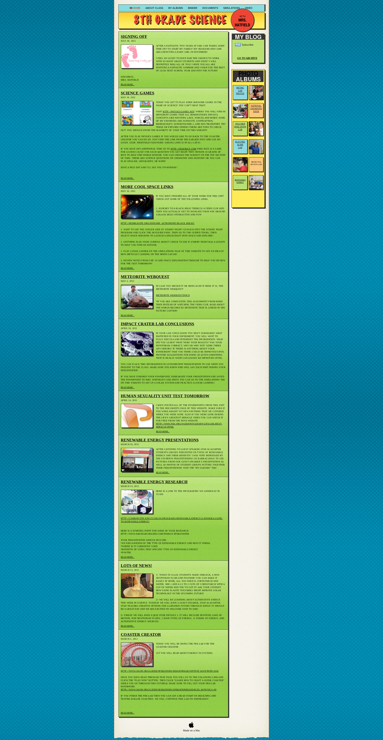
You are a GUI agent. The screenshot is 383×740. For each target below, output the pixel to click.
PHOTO (248, 73)
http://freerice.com (183, 149)
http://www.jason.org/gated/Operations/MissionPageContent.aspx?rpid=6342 (170, 671)
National (256, 106)
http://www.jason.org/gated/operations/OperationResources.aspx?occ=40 (168, 689)
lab (240, 147)
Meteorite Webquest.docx (173, 295)
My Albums (176, 8)
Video (248, 8)
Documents (210, 8)
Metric (240, 88)
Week (256, 111)
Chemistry (256, 108)
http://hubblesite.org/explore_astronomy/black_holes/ (158, 223)
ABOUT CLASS (154, 8)
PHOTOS (240, 93)
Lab (240, 91)
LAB (240, 130)
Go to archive (247, 58)
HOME (137, 8)
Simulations (231, 8)
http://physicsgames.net (178, 111)
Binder (193, 8)
